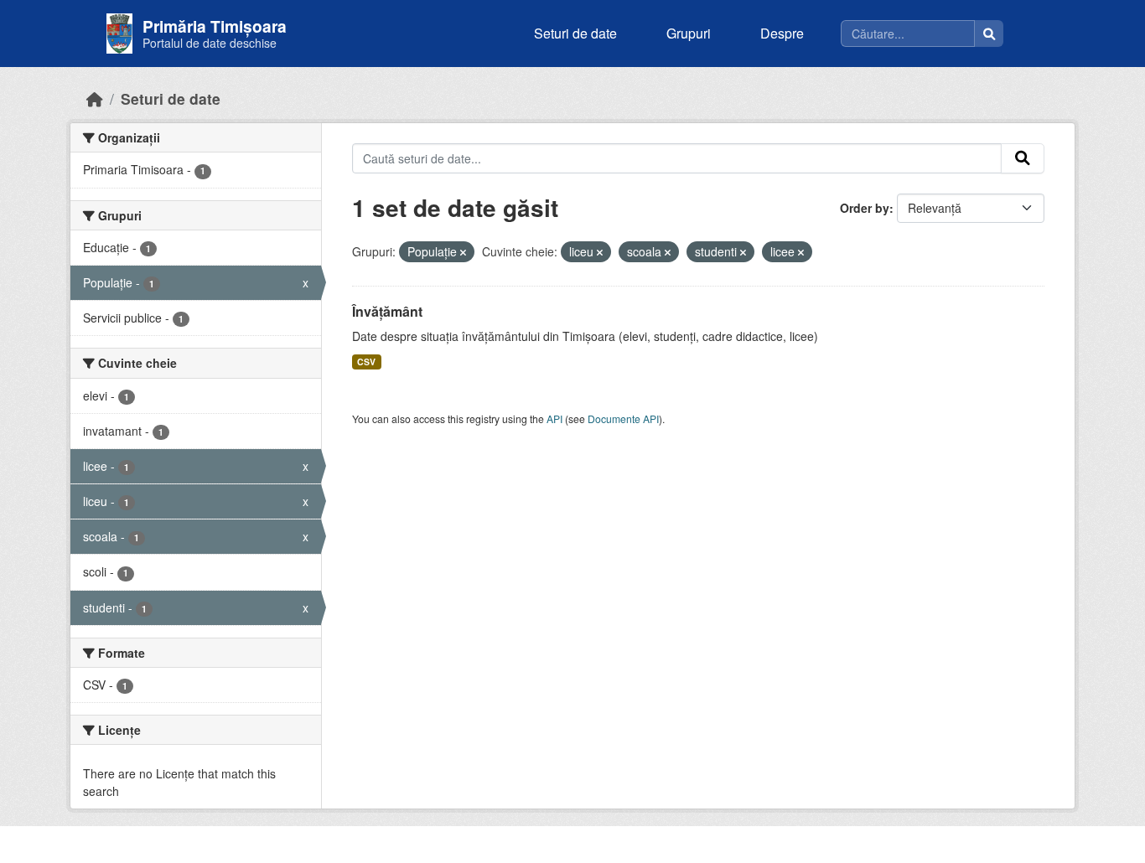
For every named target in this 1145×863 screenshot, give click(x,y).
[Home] (94, 98)
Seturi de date (575, 33)
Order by (864, 207)
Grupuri (688, 33)
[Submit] (1022, 158)
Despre (782, 33)
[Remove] (463, 252)
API (554, 418)
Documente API (623, 418)
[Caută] (989, 33)
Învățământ (387, 311)
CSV (366, 361)
